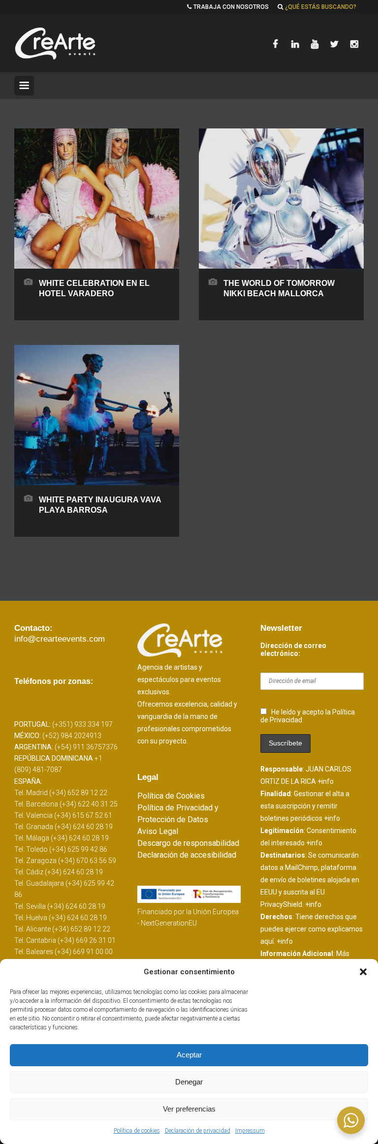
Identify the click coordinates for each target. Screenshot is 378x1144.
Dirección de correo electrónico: (293, 649)
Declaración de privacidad (197, 1130)
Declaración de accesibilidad (186, 855)
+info (325, 781)
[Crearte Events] (56, 43)
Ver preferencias (189, 1109)
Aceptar (189, 1055)
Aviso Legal (157, 831)
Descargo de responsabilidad (188, 843)
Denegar (189, 1082)
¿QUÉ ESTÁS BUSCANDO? (320, 6)
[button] (363, 972)
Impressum (250, 1130)
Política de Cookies (171, 796)
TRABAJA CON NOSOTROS (231, 6)
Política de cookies (137, 1130)
